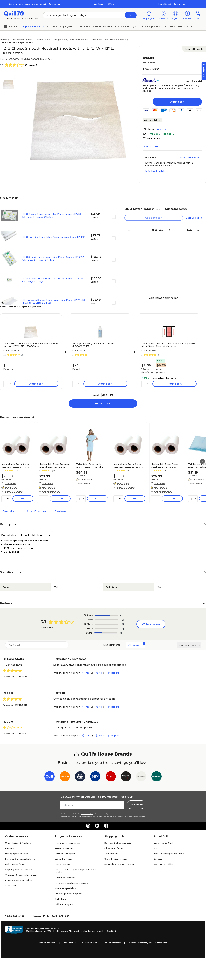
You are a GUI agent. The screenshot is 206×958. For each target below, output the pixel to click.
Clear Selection (194, 217)
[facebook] (106, 825)
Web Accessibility (163, 864)
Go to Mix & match (155, 171)
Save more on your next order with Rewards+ (34, 4)
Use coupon (136, 804)
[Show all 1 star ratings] (106, 633)
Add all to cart (103, 403)
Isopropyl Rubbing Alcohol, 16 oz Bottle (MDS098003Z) (93, 344)
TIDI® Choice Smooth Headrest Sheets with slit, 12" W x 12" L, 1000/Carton (30, 344)
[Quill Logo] (14, 13)
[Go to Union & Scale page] (141, 777)
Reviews (60, 511)
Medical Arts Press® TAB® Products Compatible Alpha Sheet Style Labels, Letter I (168, 344)
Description (11, 511)
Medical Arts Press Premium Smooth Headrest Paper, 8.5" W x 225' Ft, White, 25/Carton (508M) (54, 465)
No (100, 673)
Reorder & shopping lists (117, 843)
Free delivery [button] (85, 484)
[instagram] (88, 825)
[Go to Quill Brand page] (49, 777)
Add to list (152, 146)
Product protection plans (68, 893)
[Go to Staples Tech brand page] (126, 777)
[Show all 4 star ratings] (106, 619)
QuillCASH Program (65, 853)
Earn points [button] (194, 49)
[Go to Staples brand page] (110, 777)
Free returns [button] (153, 138)
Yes (87, 673)
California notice (89, 943)
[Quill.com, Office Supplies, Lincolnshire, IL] (14, 930)
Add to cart (177, 101)
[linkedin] (97, 825)
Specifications (37, 511)
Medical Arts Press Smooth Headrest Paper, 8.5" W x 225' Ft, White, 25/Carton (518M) (16, 465)
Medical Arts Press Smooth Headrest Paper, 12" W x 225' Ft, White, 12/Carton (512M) (129, 465)
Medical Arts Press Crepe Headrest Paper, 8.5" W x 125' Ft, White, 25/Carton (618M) (164, 465)
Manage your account (17, 853)
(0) (122, 619)
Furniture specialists (65, 888)
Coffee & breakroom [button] (177, 26)
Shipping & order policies (18, 869)
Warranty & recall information (21, 875)
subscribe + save (102, 26)
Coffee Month (82, 26)
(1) (121, 632)
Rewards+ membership (67, 843)
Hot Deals (51, 26)
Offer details (10, 483)
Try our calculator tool (167, 88)
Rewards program (64, 848)
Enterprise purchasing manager (72, 883)
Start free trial (194, 81)
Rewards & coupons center (119, 864)
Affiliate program (64, 904)
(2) (121, 615)
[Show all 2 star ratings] (106, 628)
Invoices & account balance (20, 859)
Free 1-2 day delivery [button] (14, 491)
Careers (158, 859)
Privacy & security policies (19, 880)
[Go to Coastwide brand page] (64, 777)
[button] (131, 15)
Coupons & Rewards (32, 26)
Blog (156, 848)
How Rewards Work (103, 4)
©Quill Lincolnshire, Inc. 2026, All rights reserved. (47, 931)
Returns (9, 848)
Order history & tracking (18, 843)
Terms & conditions (47, 943)
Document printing (65, 877)
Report (115, 673)
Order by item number (116, 859)
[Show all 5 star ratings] (106, 615)
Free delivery (155, 120)
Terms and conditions (87, 814)
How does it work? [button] (190, 157)
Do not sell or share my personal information (147, 943)
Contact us (11, 885)
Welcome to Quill (163, 843)
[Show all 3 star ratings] (106, 624)
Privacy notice (69, 943)
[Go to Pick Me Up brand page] (80, 777)
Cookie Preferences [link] (112, 943)
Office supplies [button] (149, 26)
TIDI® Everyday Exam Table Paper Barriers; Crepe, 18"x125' (53, 237)
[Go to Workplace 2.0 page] (156, 777)
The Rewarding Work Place (169, 853)
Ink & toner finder (113, 848)
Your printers (111, 853)
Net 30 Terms (62, 864)
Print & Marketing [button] (124, 26)
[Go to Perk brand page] (95, 777)
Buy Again (66, 26)
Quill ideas (60, 899)
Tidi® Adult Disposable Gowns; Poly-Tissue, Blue (89, 465)
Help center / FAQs (15, 864)
